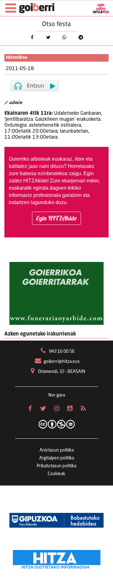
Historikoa (16, 58)
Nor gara (56, 395)
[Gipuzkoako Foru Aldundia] (56, 520)
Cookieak (56, 474)
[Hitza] (56, 558)
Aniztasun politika (57, 450)
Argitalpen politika (56, 458)
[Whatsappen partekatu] (65, 38)
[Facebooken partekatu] (32, 38)
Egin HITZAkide (56, 218)
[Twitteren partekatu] (48, 38)
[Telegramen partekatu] (81, 38)
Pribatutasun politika (56, 466)
